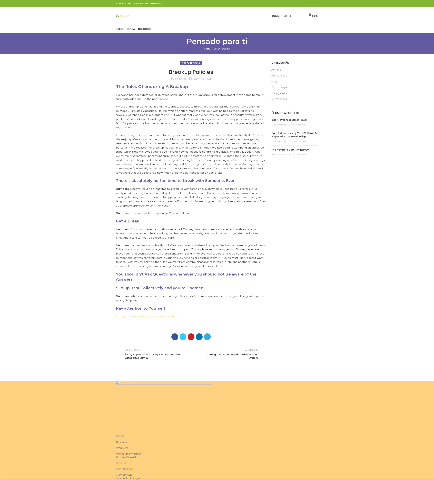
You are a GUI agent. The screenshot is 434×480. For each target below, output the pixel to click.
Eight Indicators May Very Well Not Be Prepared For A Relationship (294, 134)
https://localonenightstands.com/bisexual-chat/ (146, 316)
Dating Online (279, 93)
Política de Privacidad (128, 453)
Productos (122, 447)
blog (274, 81)
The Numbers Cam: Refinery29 (290, 149)
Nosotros (121, 442)
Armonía (276, 69)
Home (207, 49)
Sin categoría (222, 49)
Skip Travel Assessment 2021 (289, 120)
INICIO (120, 436)
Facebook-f (123, 478)
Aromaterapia (279, 75)
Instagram (136, 478)
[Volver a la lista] (191, 354)
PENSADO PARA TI (127, 457)
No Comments (300, 124)
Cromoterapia (279, 87)
